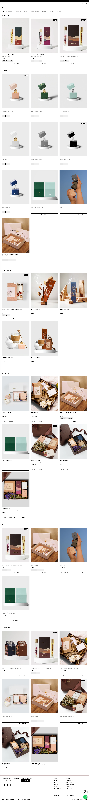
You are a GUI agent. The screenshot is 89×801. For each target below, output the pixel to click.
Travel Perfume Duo (6, 412)
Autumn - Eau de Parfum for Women (9, 110)
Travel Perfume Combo (65, 206)
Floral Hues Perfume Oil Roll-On (37, 54)
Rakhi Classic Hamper (6, 667)
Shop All (3, 11)
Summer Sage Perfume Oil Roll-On (9, 54)
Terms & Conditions (58, 788)
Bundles (51, 11)
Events (55, 786)
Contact (68, 793)
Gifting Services (29, 3)
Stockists (56, 784)
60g (3, 315)
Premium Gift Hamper (35, 460)
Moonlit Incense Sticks (64, 309)
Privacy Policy (57, 791)
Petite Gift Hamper (35, 412)
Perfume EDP (26, 11)
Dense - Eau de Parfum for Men (66, 158)
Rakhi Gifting (58, 11)
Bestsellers (10, 11)
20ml (4, 163)
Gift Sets (68, 786)
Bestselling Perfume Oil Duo (66, 54)
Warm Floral (5, 260)
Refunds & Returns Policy (59, 793)
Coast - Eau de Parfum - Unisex (66, 110)
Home (55, 778)
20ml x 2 (8, 163)
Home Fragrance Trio (35, 357)
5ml (11, 60)
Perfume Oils (18, 11)
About (21, 3)
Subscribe (25, 780)
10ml (4, 60)
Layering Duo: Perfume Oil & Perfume (10, 254)
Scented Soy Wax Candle (7, 357)
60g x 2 (7, 315)
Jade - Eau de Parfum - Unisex (37, 110)
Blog (55, 782)
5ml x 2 (66, 60)
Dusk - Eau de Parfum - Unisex (37, 158)
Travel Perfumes (70, 780)
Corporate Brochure (70, 795)
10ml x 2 (7, 60)
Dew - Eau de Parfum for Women (9, 158)
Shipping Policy (57, 795)
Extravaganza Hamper (6, 508)
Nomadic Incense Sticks (36, 309)
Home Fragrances (35, 11)
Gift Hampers (44, 11)
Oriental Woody (12, 260)
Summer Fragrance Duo (36, 206)
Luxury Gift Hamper (64, 460)
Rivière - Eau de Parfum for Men (9, 206)
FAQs (67, 791)
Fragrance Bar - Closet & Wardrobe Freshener (12, 309)
